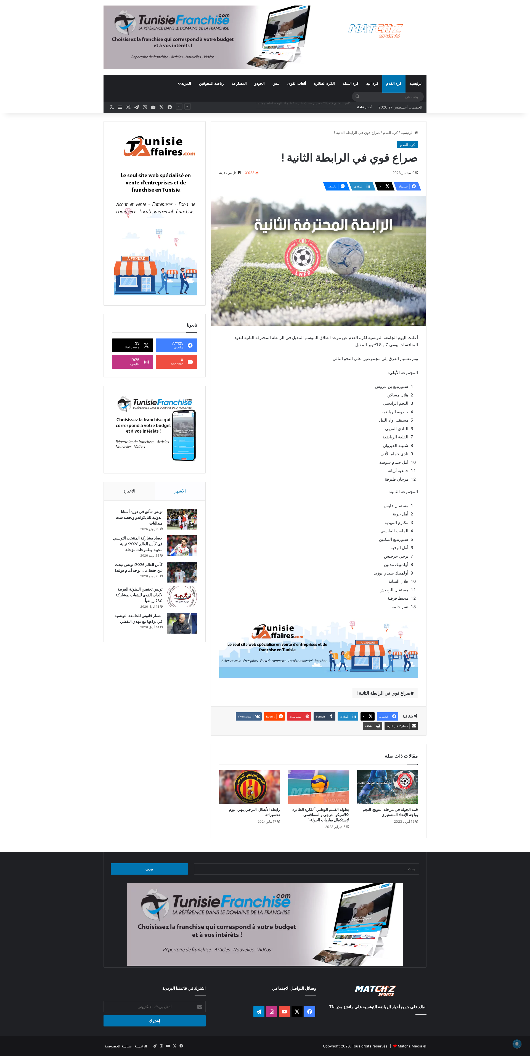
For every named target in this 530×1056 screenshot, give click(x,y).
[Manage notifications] (517, 1043)
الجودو (260, 83)
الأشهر (180, 491)
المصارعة (239, 83)
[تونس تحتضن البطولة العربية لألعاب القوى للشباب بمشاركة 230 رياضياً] (182, 596)
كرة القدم (394, 83)
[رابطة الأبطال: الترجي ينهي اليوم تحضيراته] (249, 787)
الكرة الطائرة (324, 83)
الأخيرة (129, 491)
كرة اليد (372, 83)
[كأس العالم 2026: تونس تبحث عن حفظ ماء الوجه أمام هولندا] (182, 572)
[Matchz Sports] (375, 31)
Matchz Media (410, 1046)
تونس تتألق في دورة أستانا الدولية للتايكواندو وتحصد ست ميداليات (139, 517)
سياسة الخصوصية (118, 1046)
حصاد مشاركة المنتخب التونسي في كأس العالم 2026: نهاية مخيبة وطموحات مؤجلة (138, 544)
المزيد (186, 83)
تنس (276, 83)
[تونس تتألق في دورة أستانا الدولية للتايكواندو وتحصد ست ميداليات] (182, 519)
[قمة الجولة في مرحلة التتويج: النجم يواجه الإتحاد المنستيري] (387, 787)
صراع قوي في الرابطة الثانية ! (383, 693)
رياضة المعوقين (211, 83)
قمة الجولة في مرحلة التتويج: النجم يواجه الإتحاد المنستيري (390, 812)
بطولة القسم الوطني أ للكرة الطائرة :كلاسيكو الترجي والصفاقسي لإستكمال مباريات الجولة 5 (320, 814)
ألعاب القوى (296, 83)
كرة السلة (351, 83)
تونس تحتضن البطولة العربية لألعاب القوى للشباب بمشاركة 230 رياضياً (297, 107)
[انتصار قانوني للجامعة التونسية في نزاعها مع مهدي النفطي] (182, 623)
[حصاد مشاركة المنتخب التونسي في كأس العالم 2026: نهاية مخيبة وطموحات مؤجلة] (182, 545)
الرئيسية (416, 83)
